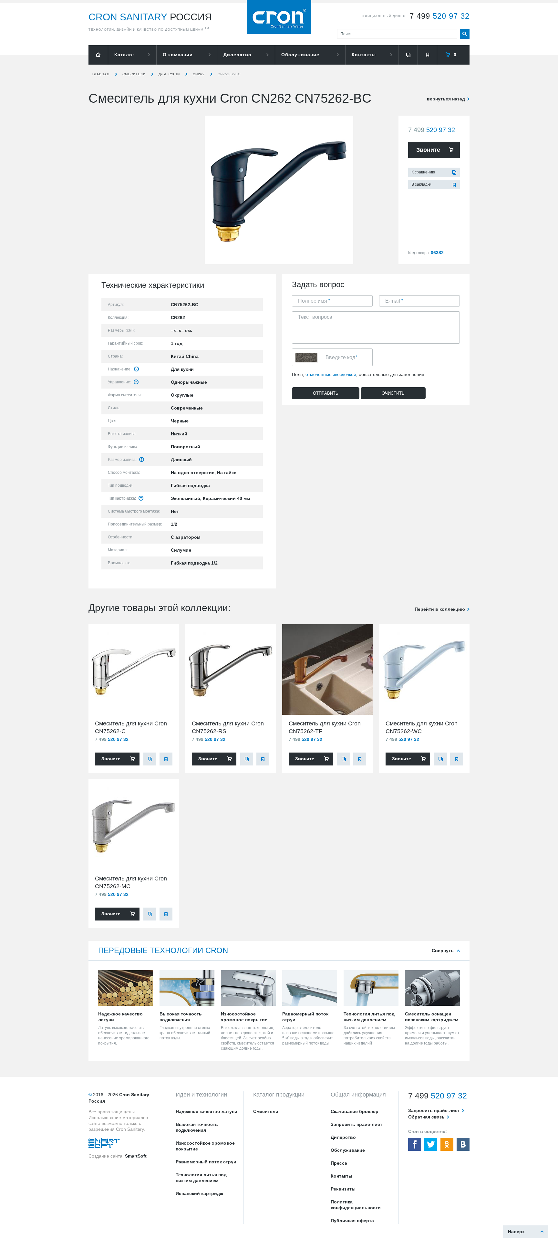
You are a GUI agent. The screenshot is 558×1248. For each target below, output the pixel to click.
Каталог (124, 54)
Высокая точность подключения (197, 1127)
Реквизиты (343, 1188)
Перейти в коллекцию (440, 609)
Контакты (364, 54)
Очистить (393, 393)
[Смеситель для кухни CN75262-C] (133, 669)
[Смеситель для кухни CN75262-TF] (327, 669)
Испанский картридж (199, 1193)
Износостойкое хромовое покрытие (205, 1145)
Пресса (339, 1163)
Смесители (134, 74)
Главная (100, 74)
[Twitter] (430, 1144)
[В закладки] (166, 759)
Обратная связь (426, 1116)
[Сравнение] (408, 55)
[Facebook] (414, 1144)
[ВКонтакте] (463, 1144)
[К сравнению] (149, 759)
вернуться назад (446, 98)
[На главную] (98, 55)
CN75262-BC (229, 74)
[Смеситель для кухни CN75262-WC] (424, 669)
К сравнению (423, 172)
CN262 (199, 74)
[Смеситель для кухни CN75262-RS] (230, 669)
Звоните (428, 150)
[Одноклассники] (446, 1144)
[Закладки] (427, 55)
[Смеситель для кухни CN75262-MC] (133, 824)
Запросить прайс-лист (356, 1124)
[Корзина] (453, 55)
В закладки (421, 184)
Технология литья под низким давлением (201, 1177)
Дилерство (237, 54)
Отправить (325, 393)
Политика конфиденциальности (356, 1204)
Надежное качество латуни (206, 1111)
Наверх (516, 1231)
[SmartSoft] (104, 1144)
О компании (178, 54)
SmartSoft (136, 1156)
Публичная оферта (352, 1220)
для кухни (169, 74)
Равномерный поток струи (206, 1161)
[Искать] (465, 34)
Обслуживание (300, 54)
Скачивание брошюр (354, 1111)
